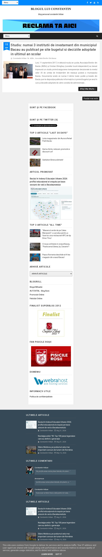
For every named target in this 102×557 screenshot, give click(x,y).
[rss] (98, 3)
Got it (59, 554)
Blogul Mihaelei (36, 287)
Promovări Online (37, 295)
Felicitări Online (36, 298)
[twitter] (90, 3)
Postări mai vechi (91, 98)
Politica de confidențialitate (41, 397)
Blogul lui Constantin (51, 9)
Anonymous (39, 479)
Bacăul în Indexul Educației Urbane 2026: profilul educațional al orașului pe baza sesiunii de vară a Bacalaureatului (49, 181)
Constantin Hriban (41, 468)
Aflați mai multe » (88, 89)
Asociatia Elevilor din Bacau (45, 58)
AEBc (32, 58)
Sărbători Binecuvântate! (52, 160)
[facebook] (87, 3)
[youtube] (94, 3)
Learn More (47, 554)
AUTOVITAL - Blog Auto (39, 291)
